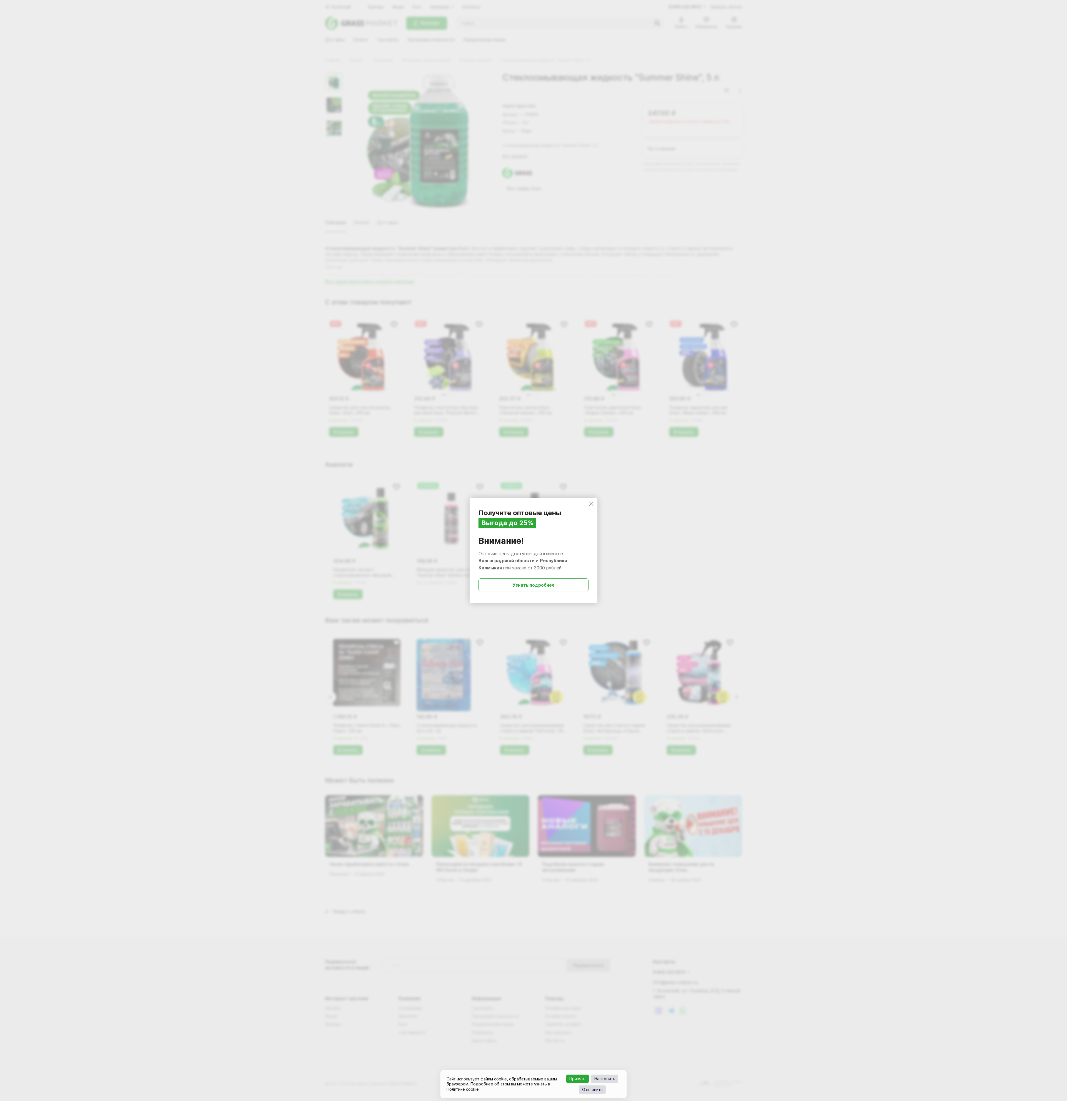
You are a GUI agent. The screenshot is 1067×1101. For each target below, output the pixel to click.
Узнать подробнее (534, 585)
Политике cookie (463, 1089)
